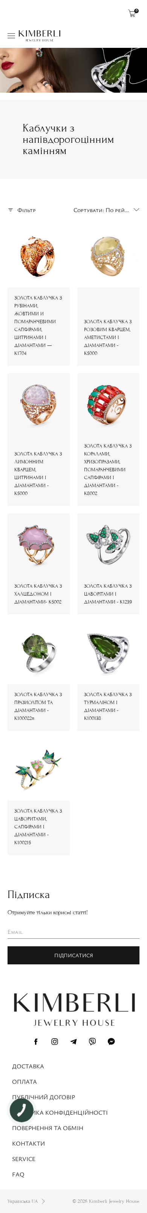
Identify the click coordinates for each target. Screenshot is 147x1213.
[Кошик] (132, 13)
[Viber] (92, 1043)
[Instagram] (54, 1043)
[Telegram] (73, 1043)
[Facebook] (36, 1043)
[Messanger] (111, 1043)
